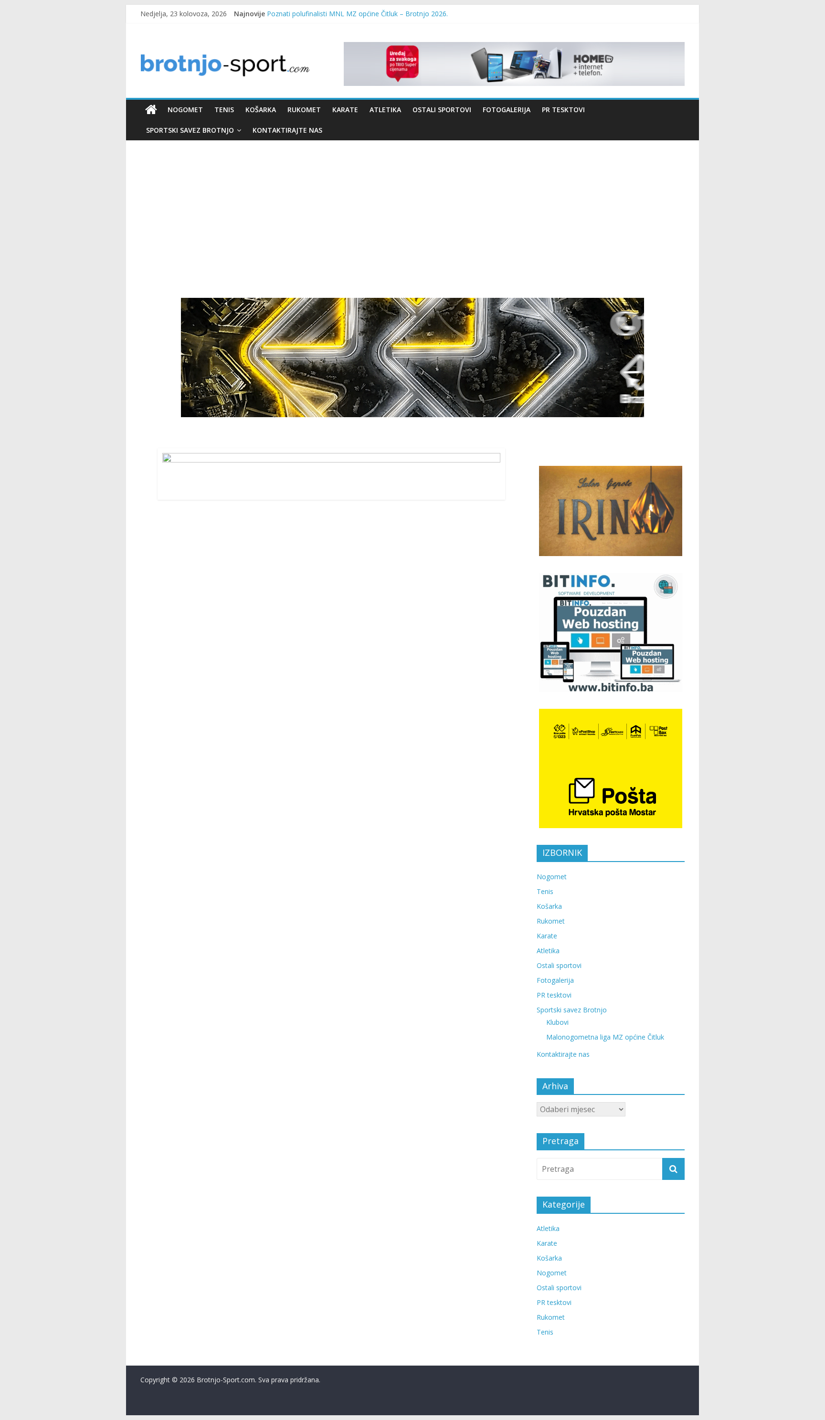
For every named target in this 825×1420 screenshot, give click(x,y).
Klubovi (557, 1022)
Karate (345, 109)
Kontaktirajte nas (287, 130)
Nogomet (185, 109)
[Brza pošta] (412, 357)
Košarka (260, 109)
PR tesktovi (563, 109)
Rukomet (304, 109)
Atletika (385, 109)
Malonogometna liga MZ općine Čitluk (605, 1036)
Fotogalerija (506, 109)
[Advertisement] (412, 226)
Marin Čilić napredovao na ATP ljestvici (326, 13)
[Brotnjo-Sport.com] (151, 110)
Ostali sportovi (441, 109)
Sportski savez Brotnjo (190, 130)
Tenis (224, 109)
